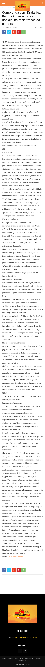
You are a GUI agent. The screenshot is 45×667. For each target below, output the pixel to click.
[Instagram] (25, 651)
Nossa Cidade (19, 658)
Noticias (10, 658)
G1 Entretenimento (16, 557)
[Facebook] (20, 651)
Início (3, 8)
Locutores (38, 658)
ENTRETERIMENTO (12, 8)
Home (4, 658)
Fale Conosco (23, 661)
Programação (29, 658)
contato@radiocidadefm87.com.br (25, 637)
